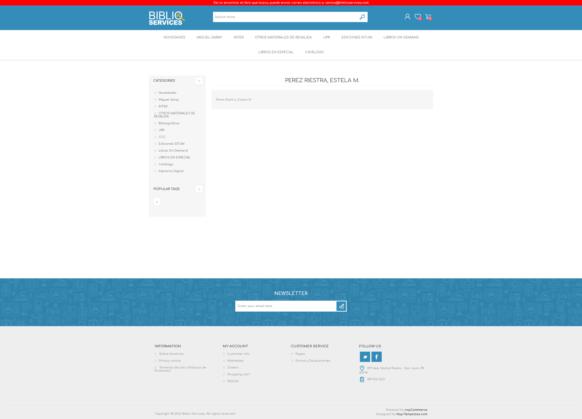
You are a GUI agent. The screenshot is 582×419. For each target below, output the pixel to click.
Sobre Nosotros (171, 354)
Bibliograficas (169, 123)
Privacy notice (170, 360)
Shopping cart (428, 17)
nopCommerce (416, 409)
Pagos (300, 354)
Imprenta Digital (171, 171)
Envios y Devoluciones (313, 360)
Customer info (238, 354)
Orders (232, 367)
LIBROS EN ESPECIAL (276, 52)
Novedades (174, 37)
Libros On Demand (401, 37)
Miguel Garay (209, 37)
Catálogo (314, 52)
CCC (162, 137)
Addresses (235, 360)
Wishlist (233, 381)
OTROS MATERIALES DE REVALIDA (283, 37)
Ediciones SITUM (356, 37)
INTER (238, 37)
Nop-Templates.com (411, 414)
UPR (326, 37)
